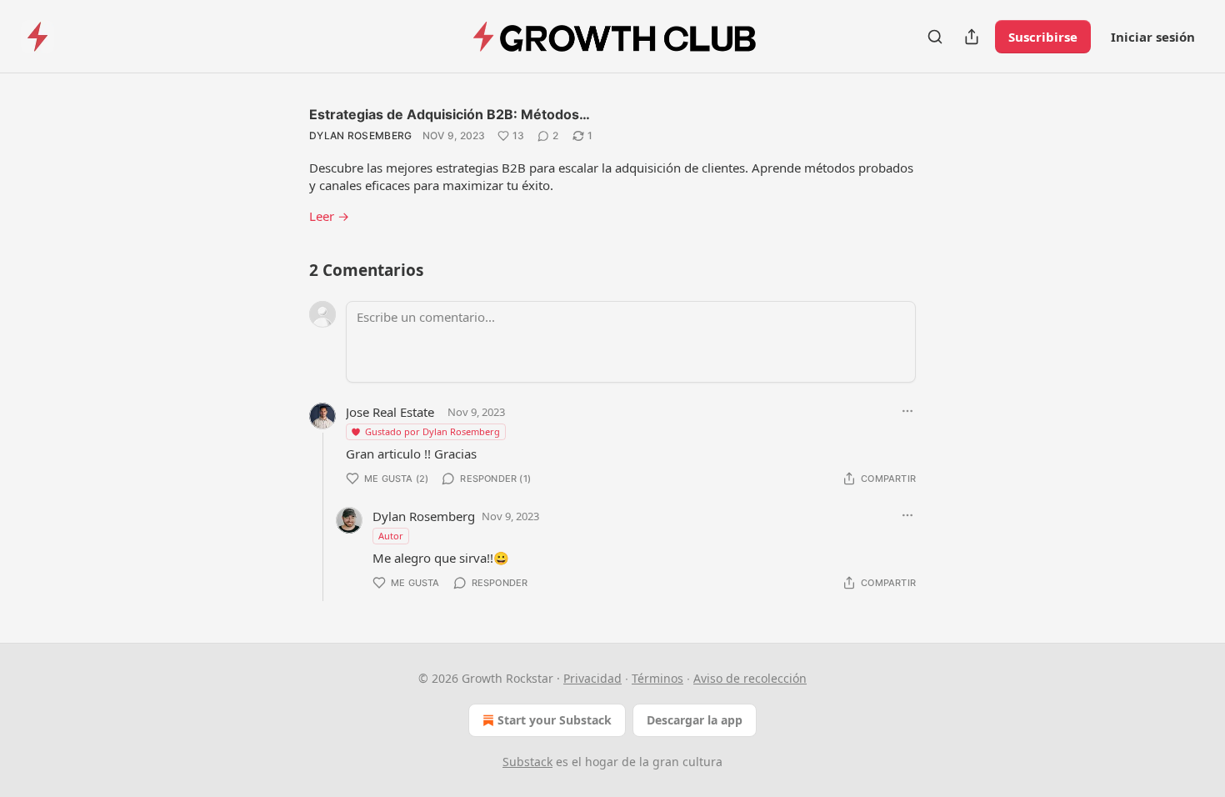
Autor (390, 535)
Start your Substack (555, 720)
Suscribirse (1043, 36)
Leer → (329, 216)
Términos (657, 678)
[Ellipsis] (907, 411)
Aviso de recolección (750, 678)
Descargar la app (694, 720)
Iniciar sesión (1153, 36)
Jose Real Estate (390, 412)
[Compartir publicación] (971, 36)
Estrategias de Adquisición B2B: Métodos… (449, 114)
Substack (527, 761)
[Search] (935, 36)
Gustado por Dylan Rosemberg (432, 431)
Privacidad (592, 678)
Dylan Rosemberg (360, 135)
